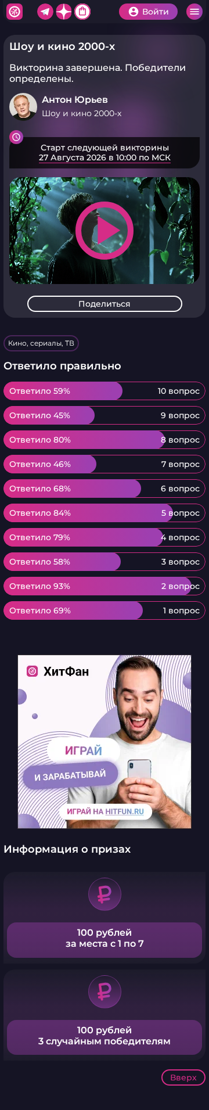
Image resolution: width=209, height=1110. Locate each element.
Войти (155, 11)
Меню (194, 11)
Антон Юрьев (75, 99)
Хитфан (14, 11)
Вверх (183, 1077)
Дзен (64, 11)
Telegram (45, 11)
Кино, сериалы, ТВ (41, 343)
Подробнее (104, 152)
